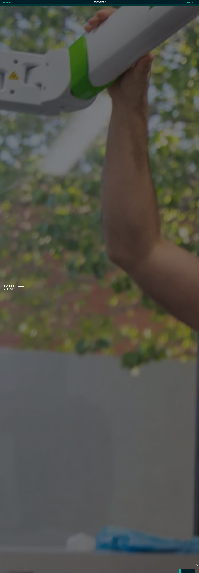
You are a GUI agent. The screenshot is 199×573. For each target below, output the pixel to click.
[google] (197, 565)
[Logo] (99, 2)
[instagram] (197, 570)
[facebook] (197, 568)
